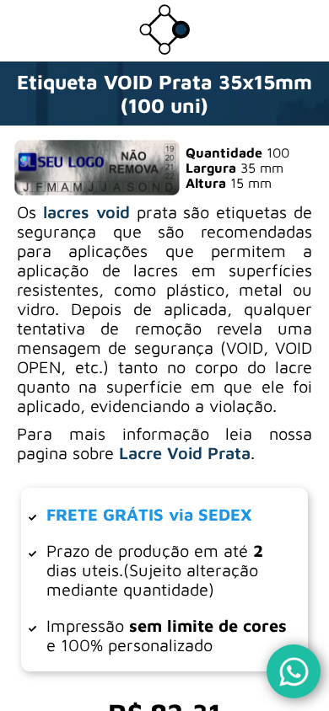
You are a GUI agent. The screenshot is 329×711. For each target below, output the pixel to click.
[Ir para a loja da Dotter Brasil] (164, 49)
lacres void (86, 212)
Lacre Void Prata (185, 452)
